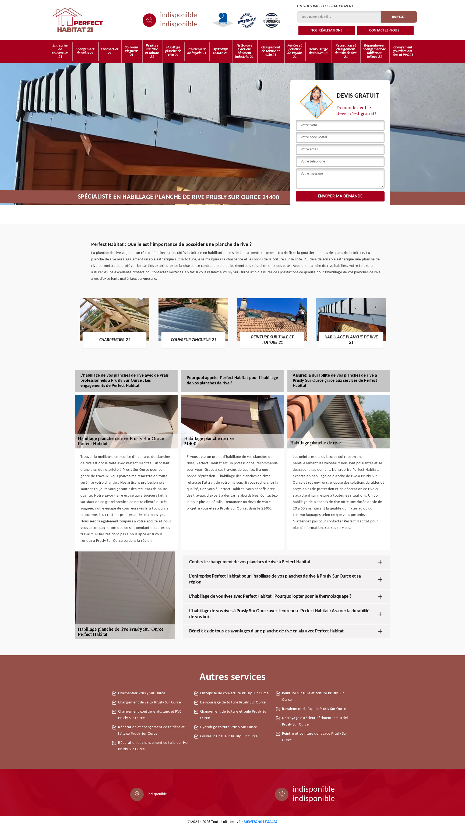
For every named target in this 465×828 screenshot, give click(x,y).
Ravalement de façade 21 (196, 51)
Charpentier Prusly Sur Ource (141, 693)
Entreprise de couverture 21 (60, 51)
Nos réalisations (327, 31)
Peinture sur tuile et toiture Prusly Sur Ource (313, 696)
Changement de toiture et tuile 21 (270, 51)
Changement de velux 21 (85, 51)
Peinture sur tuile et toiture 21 (152, 51)
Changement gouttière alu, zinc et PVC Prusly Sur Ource (150, 715)
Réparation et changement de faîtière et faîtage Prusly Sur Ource (151, 730)
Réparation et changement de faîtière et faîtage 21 (374, 51)
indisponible (178, 15)
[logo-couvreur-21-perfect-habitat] (77, 20)
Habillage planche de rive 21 (173, 51)
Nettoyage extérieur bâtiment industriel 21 (244, 51)
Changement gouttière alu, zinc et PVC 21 (403, 51)
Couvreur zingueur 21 (131, 51)
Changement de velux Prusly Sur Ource (149, 702)
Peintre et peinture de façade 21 (294, 51)
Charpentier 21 (109, 51)
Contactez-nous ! (385, 31)
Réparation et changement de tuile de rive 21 (346, 51)
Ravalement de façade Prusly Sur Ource (314, 709)
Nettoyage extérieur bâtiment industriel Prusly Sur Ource (315, 721)
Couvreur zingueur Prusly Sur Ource (229, 736)
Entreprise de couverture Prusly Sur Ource (234, 693)
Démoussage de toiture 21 (318, 51)
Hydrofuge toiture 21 (220, 51)
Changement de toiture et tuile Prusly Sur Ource (234, 715)
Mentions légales (260, 822)
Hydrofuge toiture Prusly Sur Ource (228, 727)
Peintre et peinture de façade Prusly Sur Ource (314, 737)
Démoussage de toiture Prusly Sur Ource (233, 702)
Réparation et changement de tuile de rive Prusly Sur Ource (153, 746)
